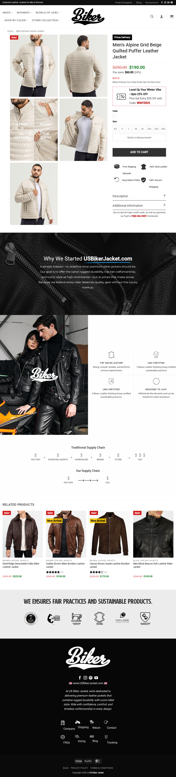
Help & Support (123, 2)
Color (115, 111)
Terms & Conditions (101, 768)
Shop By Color (15, 20)
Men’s (6, 12)
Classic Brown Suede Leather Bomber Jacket (110, 565)
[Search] (151, 16)
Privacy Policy (79, 768)
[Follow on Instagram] (165, 2)
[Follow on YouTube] (96, 678)
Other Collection (45, 20)
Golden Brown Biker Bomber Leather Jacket (65, 565)
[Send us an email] (168, 2)
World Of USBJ (47, 12)
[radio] (114, 116)
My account (151, 2)
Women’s (23, 12)
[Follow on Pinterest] (172, 2)
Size (115, 121)
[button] (161, 16)
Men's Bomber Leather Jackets (30, 31)
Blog (139, 2)
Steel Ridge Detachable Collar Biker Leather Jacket (21, 565)
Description (120, 196)
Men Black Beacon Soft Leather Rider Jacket (153, 565)
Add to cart (139, 152)
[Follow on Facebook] (162, 2)
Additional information (128, 205)
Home (10, 31)
